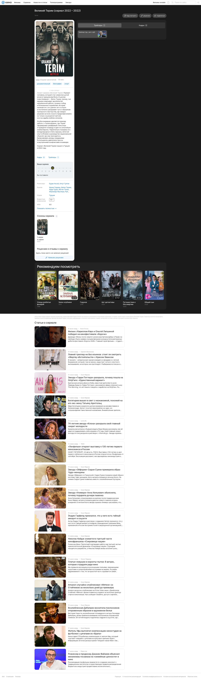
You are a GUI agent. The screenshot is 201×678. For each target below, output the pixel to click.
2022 (38, 80)
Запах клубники (65, 302)
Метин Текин (64, 189)
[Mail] (3, 2)
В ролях (39, 187)
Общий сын (149, 302)
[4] (49, 171)
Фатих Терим (66, 187)
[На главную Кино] (8, 2)
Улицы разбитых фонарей (44, 303)
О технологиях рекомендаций (132, 676)
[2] (42, 171)
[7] (60, 171)
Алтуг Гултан (64, 184)
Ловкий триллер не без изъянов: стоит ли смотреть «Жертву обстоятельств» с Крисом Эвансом (94, 355)
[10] (70, 171)
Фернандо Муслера (56, 192)
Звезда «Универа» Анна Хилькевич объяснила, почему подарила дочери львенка (92, 494)
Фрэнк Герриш (54, 187)
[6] (56, 171)
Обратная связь (192, 676)
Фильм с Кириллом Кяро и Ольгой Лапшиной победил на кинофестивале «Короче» (91, 332)
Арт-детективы (108, 302)
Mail (3, 676)
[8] (63, 171)
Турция (52, 195)
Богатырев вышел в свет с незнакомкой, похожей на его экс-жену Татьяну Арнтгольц (95, 401)
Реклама (18, 676)
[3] (46, 171)
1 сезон (40, 237)
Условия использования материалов (174, 676)
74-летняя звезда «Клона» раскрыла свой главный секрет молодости (94, 425)
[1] (39, 171)
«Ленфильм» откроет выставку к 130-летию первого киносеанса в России (95, 448)
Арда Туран (53, 189)
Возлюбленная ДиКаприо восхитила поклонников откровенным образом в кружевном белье (93, 609)
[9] (67, 171)
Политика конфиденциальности (152, 676)
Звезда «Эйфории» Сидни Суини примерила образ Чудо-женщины (94, 471)
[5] (53, 171)
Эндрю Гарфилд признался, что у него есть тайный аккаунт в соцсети (94, 517)
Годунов (83, 302)
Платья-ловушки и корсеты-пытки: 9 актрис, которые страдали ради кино (91, 563)
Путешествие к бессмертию (129, 303)
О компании (10, 676)
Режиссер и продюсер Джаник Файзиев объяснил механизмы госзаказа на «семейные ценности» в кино (94, 657)
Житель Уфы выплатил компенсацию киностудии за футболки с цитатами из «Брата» (94, 632)
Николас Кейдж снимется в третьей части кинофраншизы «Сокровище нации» (90, 540)
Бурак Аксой (54, 184)
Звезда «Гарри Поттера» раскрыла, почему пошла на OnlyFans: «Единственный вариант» (95, 378)
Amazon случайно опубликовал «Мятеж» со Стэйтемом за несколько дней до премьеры (91, 586)
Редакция (118, 676)
